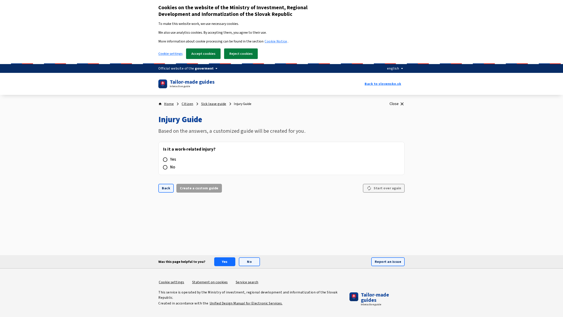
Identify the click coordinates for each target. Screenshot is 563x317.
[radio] (165, 159)
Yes (173, 159)
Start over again (387, 188)
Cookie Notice (276, 41)
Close (393, 104)
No (172, 167)
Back (166, 188)
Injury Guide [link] (242, 103)
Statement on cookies (210, 282)
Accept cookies (203, 53)
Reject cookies (240, 53)
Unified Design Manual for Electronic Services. (246, 303)
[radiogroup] (281, 158)
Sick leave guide (213, 103)
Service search (247, 282)
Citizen (187, 103)
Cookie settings (170, 53)
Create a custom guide (199, 188)
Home (169, 103)
